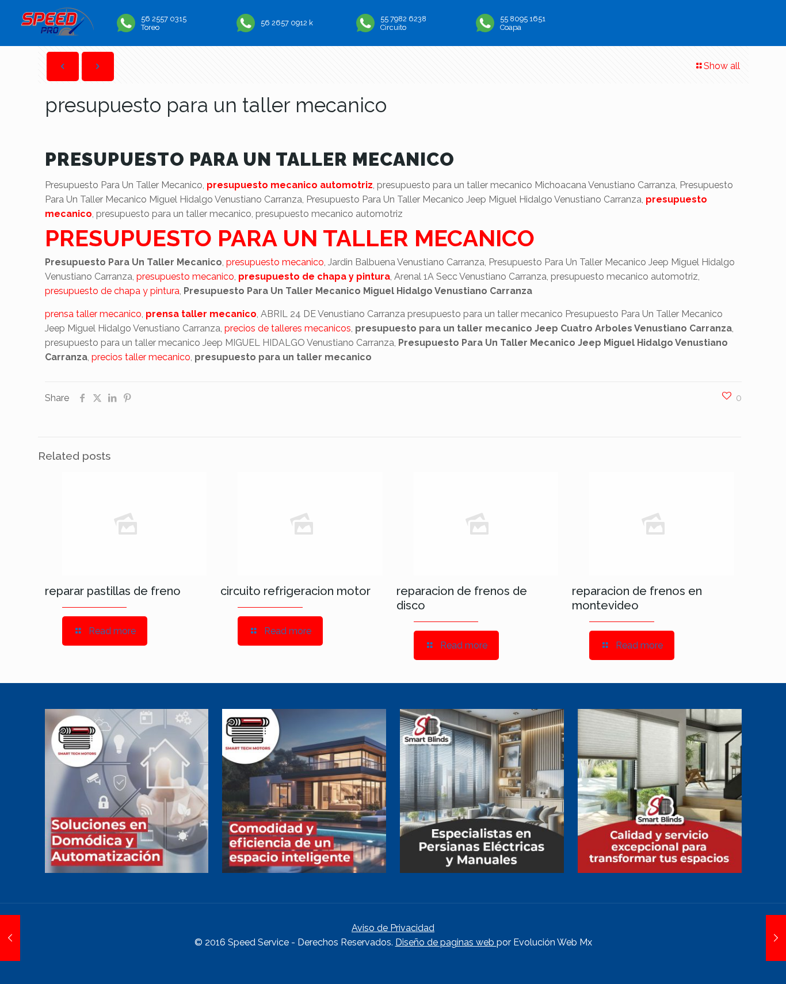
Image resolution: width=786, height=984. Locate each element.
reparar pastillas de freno (113, 591)
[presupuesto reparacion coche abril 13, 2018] (10, 938)
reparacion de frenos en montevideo (637, 598)
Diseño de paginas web (446, 942)
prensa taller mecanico (93, 313)
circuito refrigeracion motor (295, 591)
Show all (722, 65)
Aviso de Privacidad (393, 927)
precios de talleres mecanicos (287, 328)
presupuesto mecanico (275, 262)
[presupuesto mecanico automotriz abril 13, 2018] (776, 938)
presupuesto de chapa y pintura (314, 276)
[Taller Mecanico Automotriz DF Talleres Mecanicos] (57, 32)
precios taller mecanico (140, 357)
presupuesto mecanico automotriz (290, 185)
